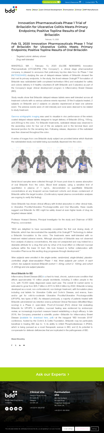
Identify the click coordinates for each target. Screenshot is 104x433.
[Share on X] (17, 345)
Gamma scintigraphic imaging (25, 116)
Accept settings (68, 429)
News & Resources (71, 2)
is (44, 276)
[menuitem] (51, 2)
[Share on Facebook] (13, 345)
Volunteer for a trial (49, 2)
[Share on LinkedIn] (21, 345)
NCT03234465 (19, 75)
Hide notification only (82, 429)
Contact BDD (90, 2)
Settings (94, 429)
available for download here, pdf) (36, 317)
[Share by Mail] (25, 345)
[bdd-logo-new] (11, 9)
